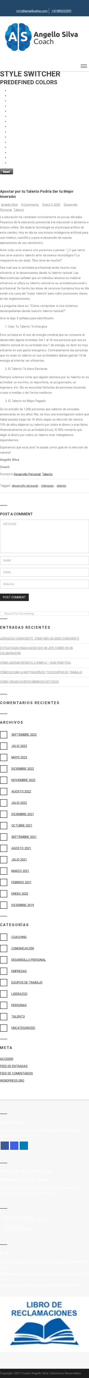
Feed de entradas (14, 1066)
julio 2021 (19, 859)
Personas (19, 1005)
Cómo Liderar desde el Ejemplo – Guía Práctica (35, 662)
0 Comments (30, 204)
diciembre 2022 (22, 769)
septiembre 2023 (24, 735)
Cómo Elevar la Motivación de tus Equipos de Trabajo (41, 672)
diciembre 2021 (22, 814)
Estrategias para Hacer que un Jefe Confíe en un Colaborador (41, 1273)
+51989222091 (62, 11)
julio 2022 (19, 803)
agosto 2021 (21, 848)
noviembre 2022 (23, 780)
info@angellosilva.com (32, 11)
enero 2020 (19, 894)
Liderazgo (19, 994)
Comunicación (22, 948)
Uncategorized (23, 1028)
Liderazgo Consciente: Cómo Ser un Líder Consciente (39, 638)
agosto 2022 (21, 791)
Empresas (19, 971)
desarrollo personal (25, 486)
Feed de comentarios (16, 1073)
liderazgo (47, 486)
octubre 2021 (21, 825)
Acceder (6, 1059)
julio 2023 (19, 746)
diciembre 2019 (22, 905)
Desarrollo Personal (27, 474)
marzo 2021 (20, 871)
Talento (18, 209)
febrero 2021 (21, 882)
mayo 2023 (19, 757)
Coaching (19, 937)
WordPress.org (12, 1080)
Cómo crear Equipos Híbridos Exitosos (29, 681)
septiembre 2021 (24, 837)
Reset (6, 171)
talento (61, 486)
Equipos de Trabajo (26, 982)
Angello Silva (9, 204)
